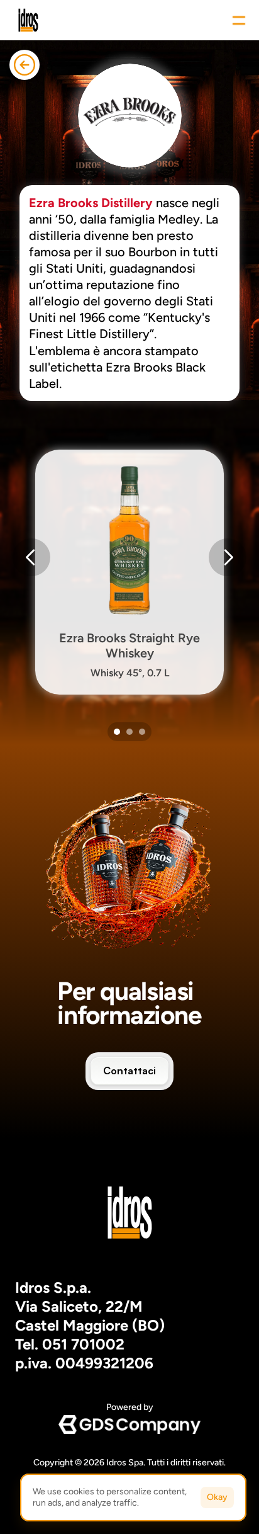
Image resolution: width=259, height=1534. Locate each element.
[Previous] (31, 557)
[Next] (227, 557)
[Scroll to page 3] (144, 731)
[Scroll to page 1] (115, 731)
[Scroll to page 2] (129, 731)
